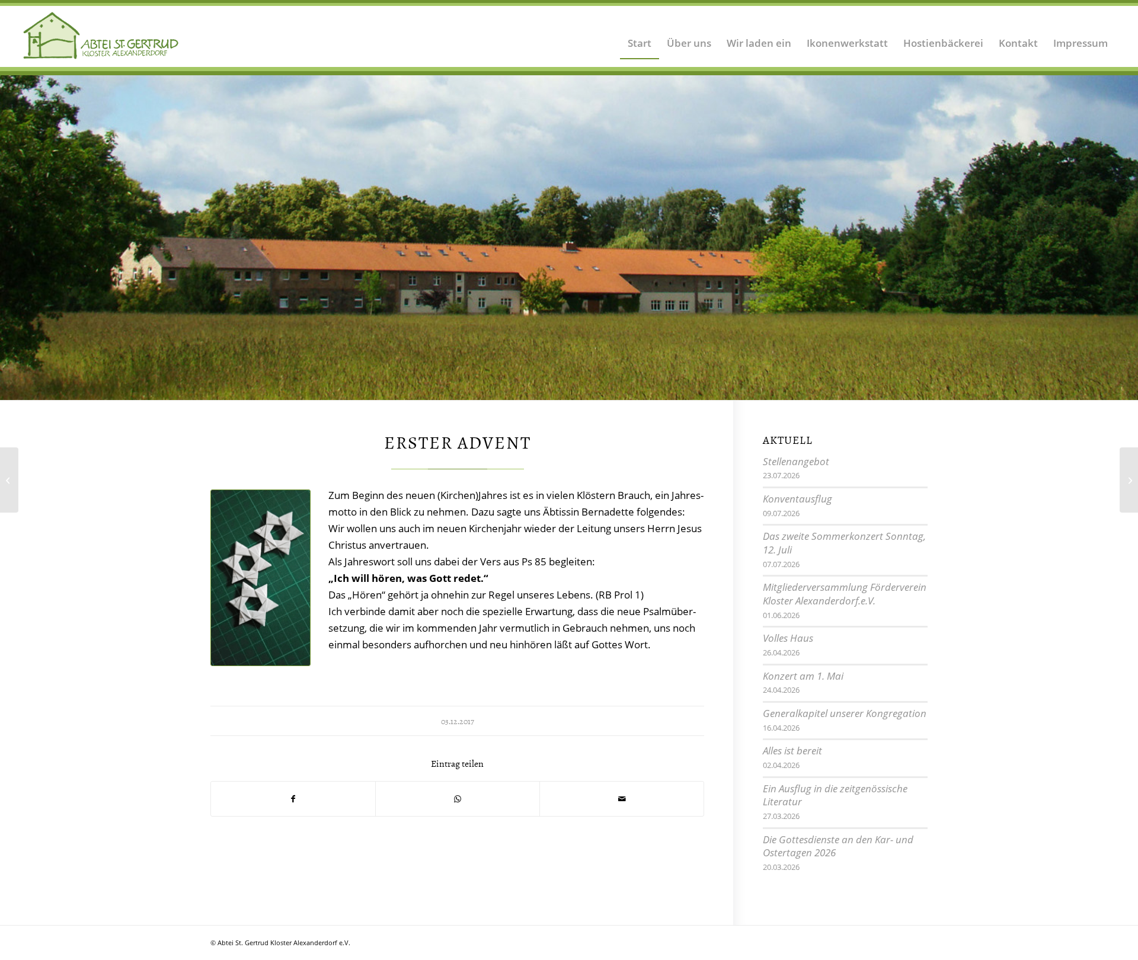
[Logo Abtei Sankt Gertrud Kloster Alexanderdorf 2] (101, 35)
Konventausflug (797, 498)
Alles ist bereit (792, 750)
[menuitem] (639, 35)
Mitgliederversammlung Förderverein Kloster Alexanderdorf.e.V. (844, 593)
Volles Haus (788, 638)
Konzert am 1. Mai (803, 676)
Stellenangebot (796, 461)
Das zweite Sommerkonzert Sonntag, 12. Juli (844, 542)
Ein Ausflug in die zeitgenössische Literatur (835, 795)
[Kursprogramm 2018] (9, 480)
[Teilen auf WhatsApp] (457, 799)
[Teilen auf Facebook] (293, 799)
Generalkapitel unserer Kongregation (844, 713)
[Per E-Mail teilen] (622, 799)
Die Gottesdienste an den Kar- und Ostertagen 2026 (838, 846)
